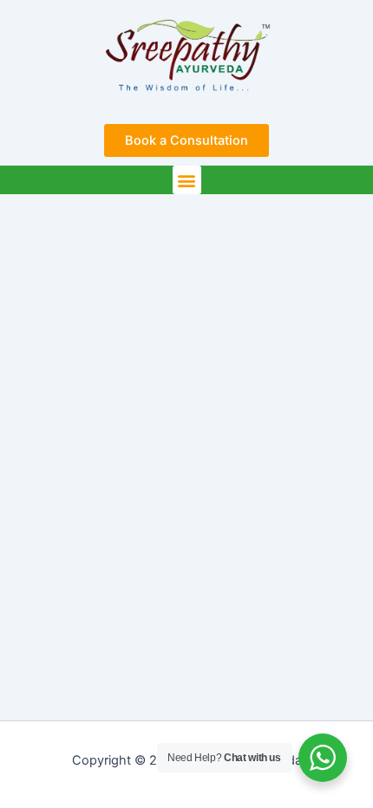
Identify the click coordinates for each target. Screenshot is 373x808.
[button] (187, 180)
